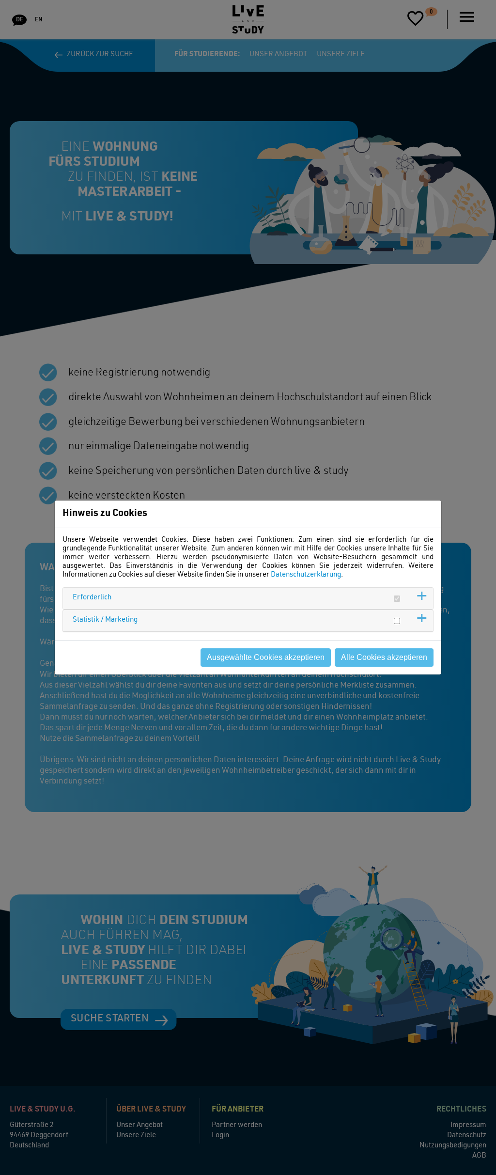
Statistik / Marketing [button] (105, 620)
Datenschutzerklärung (306, 575)
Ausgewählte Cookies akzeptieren (266, 657)
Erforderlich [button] (92, 597)
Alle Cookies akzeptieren (384, 657)
